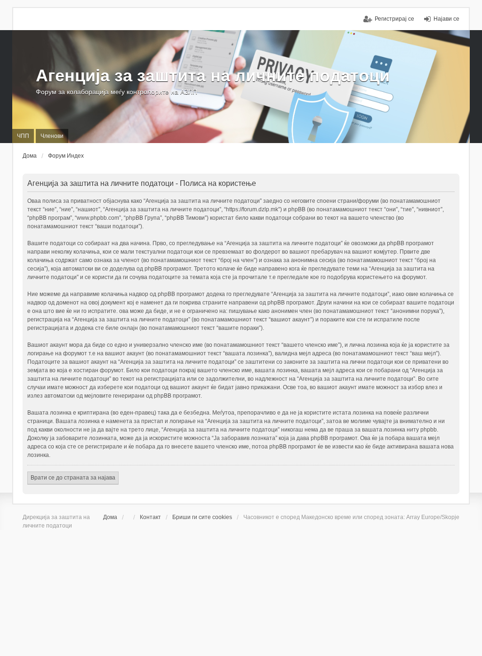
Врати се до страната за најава (73, 477)
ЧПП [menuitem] (23, 136)
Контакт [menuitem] (150, 517)
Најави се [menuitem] (446, 19)
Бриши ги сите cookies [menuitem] (202, 517)
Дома (110, 517)
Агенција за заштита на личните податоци (213, 75)
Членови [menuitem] (52, 136)
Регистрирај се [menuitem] (394, 19)
